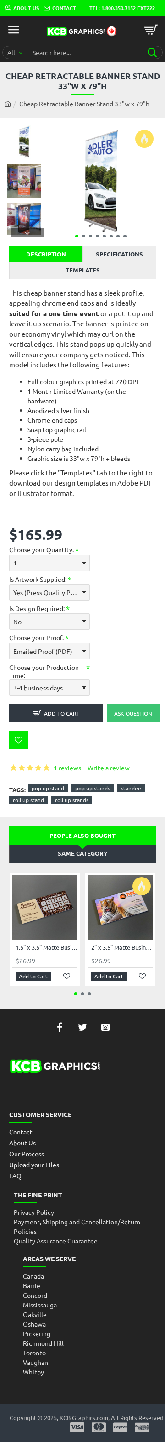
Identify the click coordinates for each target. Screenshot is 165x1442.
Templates (83, 270)
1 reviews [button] (67, 767)
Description (46, 254)
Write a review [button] (109, 767)
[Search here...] (152, 52)
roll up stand (28, 800)
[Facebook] (59, 1027)
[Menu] (14, 29)
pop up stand (48, 788)
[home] (8, 103)
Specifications (119, 254)
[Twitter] (82, 1027)
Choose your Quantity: (41, 549)
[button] (76, 236)
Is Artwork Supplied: (37, 579)
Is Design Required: (37, 608)
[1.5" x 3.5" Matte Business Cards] (44, 907)
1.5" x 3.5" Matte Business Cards (46, 947)
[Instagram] (105, 1027)
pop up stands (92, 788)
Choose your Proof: (36, 637)
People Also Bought (83, 835)
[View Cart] (151, 29)
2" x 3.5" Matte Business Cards (122, 947)
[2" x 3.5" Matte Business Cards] (120, 907)
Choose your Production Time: (44, 671)
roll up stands (71, 800)
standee (131, 788)
